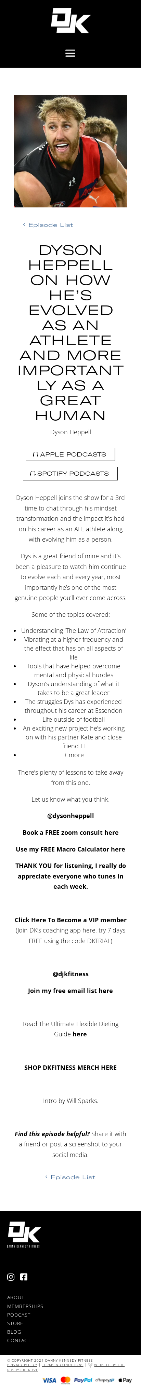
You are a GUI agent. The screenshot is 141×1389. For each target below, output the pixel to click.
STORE (15, 1323)
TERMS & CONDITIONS (63, 1364)
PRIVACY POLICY (22, 1364)
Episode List (50, 224)
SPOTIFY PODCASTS (73, 473)
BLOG (14, 1332)
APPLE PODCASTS (73, 454)
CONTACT (18, 1340)
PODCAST (18, 1314)
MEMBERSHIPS (25, 1306)
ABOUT (15, 1297)
